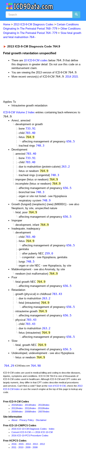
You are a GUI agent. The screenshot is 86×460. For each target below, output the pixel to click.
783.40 (30, 132)
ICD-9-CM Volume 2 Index (19, 112)
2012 (13, 408)
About (14, 420)
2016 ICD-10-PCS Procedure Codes (29, 435)
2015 (75, 76)
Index (20, 405)
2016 (13, 444)
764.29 (9, 365)
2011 (27, 408)
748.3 (40, 145)
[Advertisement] (33, 89)
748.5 (30, 261)
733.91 (30, 128)
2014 (68, 76)
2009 (13, 411)
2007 (40, 411)
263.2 (65, 166)
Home (6, 24)
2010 (40, 408)
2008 (27, 411)
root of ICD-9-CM (57, 386)
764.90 (36, 365)
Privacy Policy (26, 420)
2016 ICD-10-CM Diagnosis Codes (29, 429)
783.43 (57, 294)
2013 (40, 405)
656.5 (70, 141)
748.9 (46, 200)
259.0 (49, 253)
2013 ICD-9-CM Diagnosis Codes (33, 24)
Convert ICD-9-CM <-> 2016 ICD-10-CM (32, 432)
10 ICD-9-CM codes (36, 60)
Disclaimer (41, 420)
